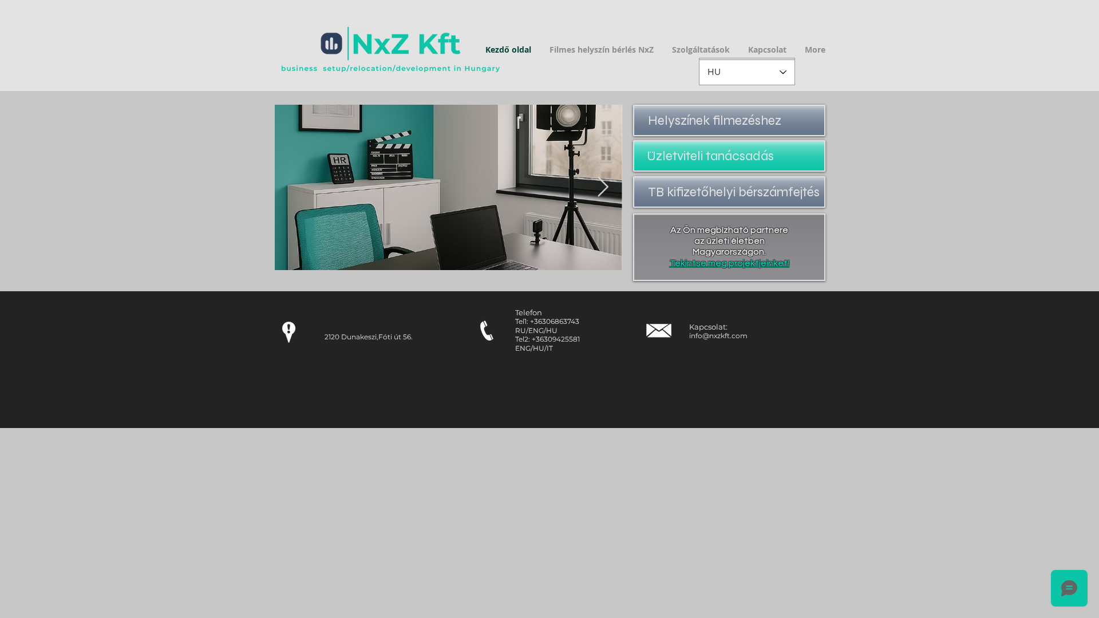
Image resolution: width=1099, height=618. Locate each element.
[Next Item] (602, 187)
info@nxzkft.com (718, 335)
